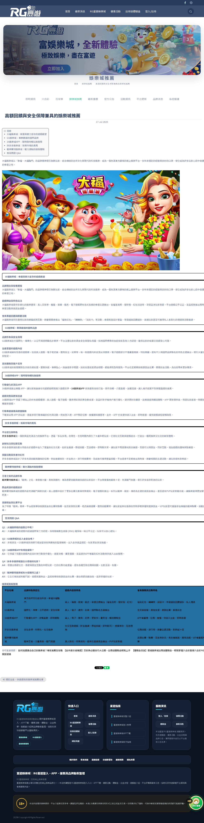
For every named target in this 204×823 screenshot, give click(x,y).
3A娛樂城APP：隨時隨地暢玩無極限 (24, 141)
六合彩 (45, 99)
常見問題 (84, 759)
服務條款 (120, 759)
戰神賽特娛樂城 (10, 479)
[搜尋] (191, 11)
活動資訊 (125, 99)
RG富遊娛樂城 (98, 11)
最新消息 (80, 11)
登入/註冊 (150, 11)
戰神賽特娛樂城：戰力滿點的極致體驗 (26, 149)
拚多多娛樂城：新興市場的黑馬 (22, 145)
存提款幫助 (107, 759)
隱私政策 (131, 759)
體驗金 (163, 724)
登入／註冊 (163, 716)
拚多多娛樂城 (8, 436)
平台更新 (142, 99)
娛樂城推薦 (87, 83)
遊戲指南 (95, 759)
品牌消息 (158, 99)
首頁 (67, 11)
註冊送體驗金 (132, 11)
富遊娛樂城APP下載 (122, 733)
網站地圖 (76, 741)
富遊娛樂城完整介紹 (122, 716)
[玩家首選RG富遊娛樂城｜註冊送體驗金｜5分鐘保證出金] (25, 11)
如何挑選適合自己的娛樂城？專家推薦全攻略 (40, 650)
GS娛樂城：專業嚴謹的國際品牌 (23, 137)
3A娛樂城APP (78, 388)
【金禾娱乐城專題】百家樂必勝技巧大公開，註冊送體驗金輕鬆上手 (97, 650)
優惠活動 (116, 11)
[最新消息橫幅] (102, 50)
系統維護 (174, 99)
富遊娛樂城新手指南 (122, 741)
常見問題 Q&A (14, 153)
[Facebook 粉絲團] (185, 2)
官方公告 (109, 99)
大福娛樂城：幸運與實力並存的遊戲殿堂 (27, 134)
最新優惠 (93, 99)
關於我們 (73, 759)
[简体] (191, 2)
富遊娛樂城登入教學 (122, 724)
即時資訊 (31, 99)
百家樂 (59, 99)
